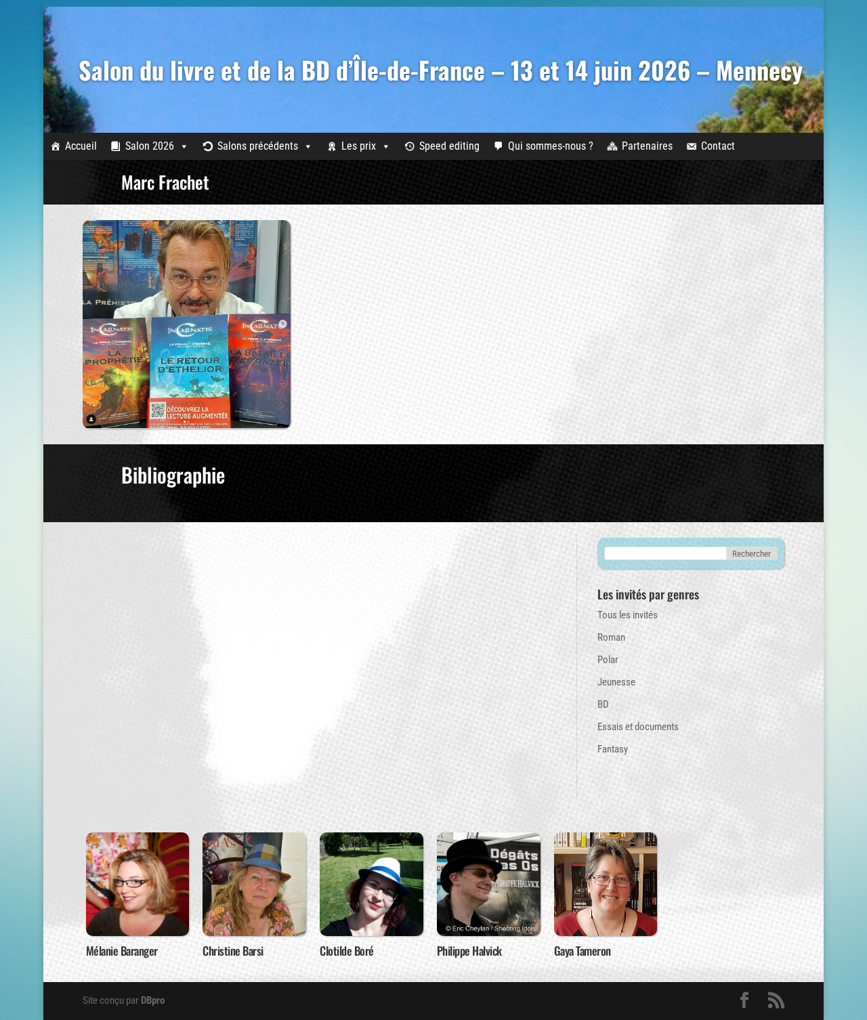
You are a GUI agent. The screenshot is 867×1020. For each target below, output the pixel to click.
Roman (611, 637)
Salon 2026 (149, 146)
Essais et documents (638, 727)
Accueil (81, 146)
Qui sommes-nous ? (550, 146)
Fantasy (612, 749)
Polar (607, 660)
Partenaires (647, 146)
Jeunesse (616, 682)
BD (603, 704)
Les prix (358, 146)
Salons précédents (257, 146)
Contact (718, 146)
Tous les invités (627, 615)
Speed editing (449, 146)
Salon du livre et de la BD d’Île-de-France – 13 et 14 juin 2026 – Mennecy (441, 70)
